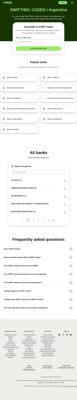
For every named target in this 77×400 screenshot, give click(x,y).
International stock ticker (47, 341)
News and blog (47, 334)
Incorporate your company (48, 351)
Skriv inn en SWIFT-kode (23, 37)
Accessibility (10, 353)
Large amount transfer (29, 343)
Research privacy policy (48, 337)
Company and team (11, 334)
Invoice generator (48, 353)
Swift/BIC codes (48, 343)
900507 (40, 382)
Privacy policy (47, 365)
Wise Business (29, 351)
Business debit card (29, 353)
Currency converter (48, 339)
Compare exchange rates (47, 349)
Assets (29, 347)
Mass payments (29, 355)
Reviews (10, 351)
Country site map (47, 367)
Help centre (10, 349)
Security (10, 337)
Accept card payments (29, 357)
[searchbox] (38, 172)
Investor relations (10, 345)
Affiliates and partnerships (10, 347)
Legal (29, 365)
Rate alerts (48, 347)
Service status (10, 343)
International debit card (29, 341)
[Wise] (7, 3)
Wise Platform (29, 349)
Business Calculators (48, 355)
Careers (10, 341)
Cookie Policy (66, 365)
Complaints (29, 367)
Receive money (29, 345)
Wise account (29, 339)
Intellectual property (29, 369)
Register (63, 2)
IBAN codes (47, 345)
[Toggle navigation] (72, 3)
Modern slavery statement (66, 367)
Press (10, 339)
